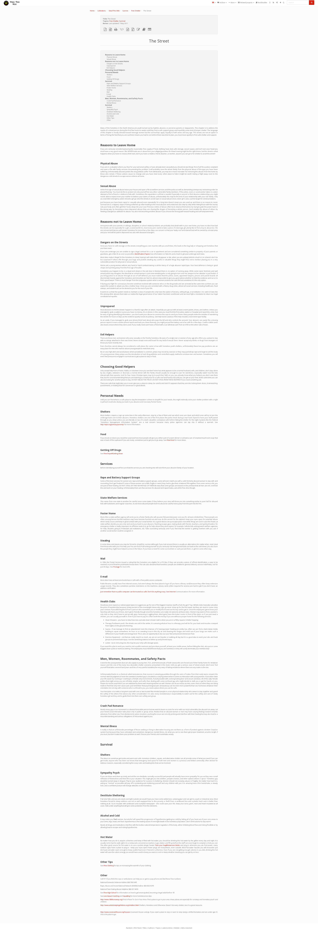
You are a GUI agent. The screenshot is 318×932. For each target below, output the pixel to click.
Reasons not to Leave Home (117, 61)
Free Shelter (135, 11)
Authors (151, 928)
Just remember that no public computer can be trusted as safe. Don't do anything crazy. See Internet (138, 592)
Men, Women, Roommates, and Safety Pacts (124, 98)
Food (108, 77)
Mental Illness (111, 103)
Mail (108, 92)
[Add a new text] (280, 2)
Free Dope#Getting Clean (113, 453)
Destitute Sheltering (113, 112)
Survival (122, 21)
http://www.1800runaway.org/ (111, 899)
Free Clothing (109, 865)
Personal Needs (111, 72)
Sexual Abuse (111, 59)
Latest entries (167, 928)
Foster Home (111, 88)
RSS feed (137, 928)
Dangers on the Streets (115, 64)
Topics (158, 928)
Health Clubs (111, 96)
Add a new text (186, 928)
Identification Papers (142, 254)
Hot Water (110, 116)
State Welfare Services (114, 86)
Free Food (170, 440)
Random (129, 928)
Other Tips (110, 118)
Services (108, 81)
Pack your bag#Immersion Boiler (167, 845)
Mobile (176, 928)
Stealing (109, 90)
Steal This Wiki (114, 11)
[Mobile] (270, 2)
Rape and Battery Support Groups (119, 83)
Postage (116, 567)
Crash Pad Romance (114, 101)
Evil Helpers (111, 68)
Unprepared (111, 66)
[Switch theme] (283, 2)
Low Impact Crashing (111, 896)
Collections (102, 11)
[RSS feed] (273, 2)
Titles (145, 928)
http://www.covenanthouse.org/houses (115, 912)
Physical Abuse (112, 57)
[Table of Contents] (213, 2)
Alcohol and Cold (113, 114)
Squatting (126, 896)
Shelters (109, 75)
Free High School (110, 893)
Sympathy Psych (112, 109)
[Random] (277, 2)
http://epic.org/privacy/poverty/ (112, 424)
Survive (125, 11)
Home (92, 11)
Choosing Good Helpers (115, 70)
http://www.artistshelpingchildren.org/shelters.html (119, 905)
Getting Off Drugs (113, 79)
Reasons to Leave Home (115, 55)
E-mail (109, 94)
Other (109, 120)
